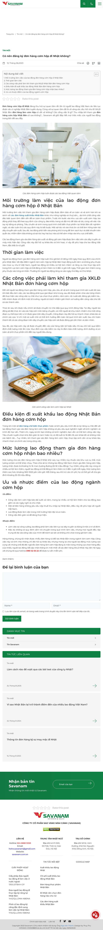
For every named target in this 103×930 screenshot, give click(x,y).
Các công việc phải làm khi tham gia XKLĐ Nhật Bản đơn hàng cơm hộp (37, 83)
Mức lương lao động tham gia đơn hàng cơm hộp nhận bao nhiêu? (35, 89)
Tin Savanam (13, 644)
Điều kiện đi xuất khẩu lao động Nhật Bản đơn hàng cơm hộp (33, 86)
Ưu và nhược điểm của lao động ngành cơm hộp (27, 92)
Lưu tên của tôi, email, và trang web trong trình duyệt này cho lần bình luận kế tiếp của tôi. (47, 611)
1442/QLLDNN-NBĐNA (19, 898)
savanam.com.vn (20, 854)
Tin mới (10, 638)
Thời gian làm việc (14, 80)
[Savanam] (12, 4)
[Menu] (99, 4)
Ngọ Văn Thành (67, 926)
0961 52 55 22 (32, 551)
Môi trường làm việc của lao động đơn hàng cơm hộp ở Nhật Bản (34, 78)
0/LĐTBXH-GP (17, 884)
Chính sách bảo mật (38, 922)
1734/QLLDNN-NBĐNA (19, 913)
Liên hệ (52, 922)
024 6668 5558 (24, 843)
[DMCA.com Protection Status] (51, 830)
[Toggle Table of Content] (95, 74)
